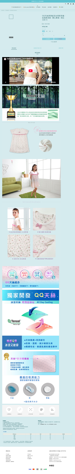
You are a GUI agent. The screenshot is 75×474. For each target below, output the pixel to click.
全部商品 (2, 10)
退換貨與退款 (8, 460)
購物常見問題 (8, 457)
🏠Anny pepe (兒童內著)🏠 (28, 7)
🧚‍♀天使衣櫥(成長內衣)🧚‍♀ (16, 7)
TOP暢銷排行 (7, 10)
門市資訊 (29, 454)
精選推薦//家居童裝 (13, 10)
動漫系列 (55, 7)
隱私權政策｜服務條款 (10, 461)
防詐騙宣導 (30, 458)
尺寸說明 (4, 431)
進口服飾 (38, 7)
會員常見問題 (8, 455)
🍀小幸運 (61, 7)
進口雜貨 (49, 7)
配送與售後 (8, 458)
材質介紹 (29, 457)
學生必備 (44, 7)
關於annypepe (30, 455)
